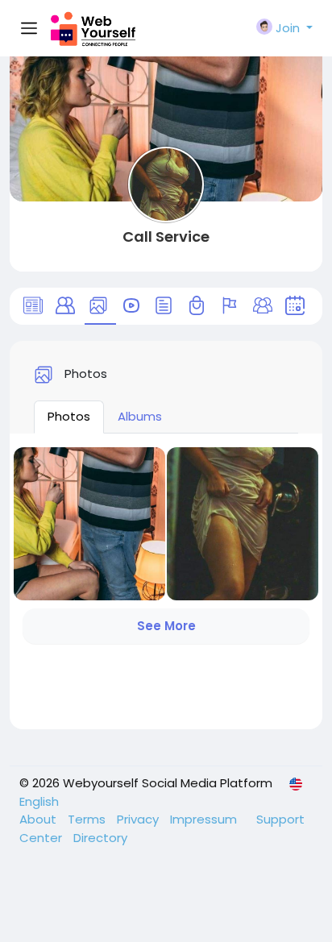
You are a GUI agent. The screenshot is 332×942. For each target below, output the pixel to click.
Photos (69, 416)
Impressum (205, 819)
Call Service (166, 236)
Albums (140, 416)
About (39, 819)
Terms (88, 819)
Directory (100, 837)
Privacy (139, 819)
